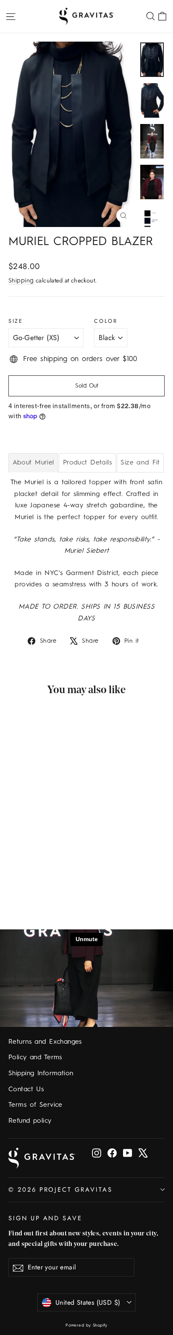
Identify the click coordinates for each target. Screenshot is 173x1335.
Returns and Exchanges (45, 1042)
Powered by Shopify (86, 1325)
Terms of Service (35, 1105)
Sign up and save (45, 1218)
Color (105, 321)
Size (15, 321)
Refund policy (30, 1121)
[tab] (33, 462)
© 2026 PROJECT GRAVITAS (60, 1189)
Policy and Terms (35, 1057)
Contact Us (26, 1089)
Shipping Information (40, 1073)
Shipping (21, 281)
